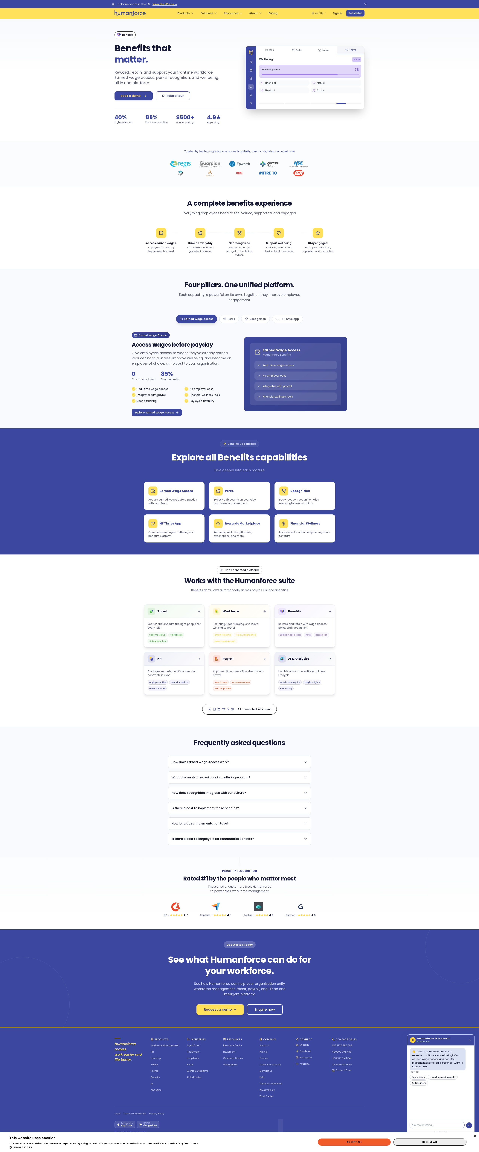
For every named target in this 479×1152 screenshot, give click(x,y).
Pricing (273, 13)
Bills (275, 89)
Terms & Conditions (134, 1113)
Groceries (310, 89)
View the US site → (164, 4)
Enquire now (265, 1009)
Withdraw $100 (310, 98)
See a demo (418, 1077)
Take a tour (175, 96)
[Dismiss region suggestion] (365, 4)
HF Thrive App (289, 319)
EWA (271, 49)
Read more (191, 1143)
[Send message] (469, 1125)
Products (183, 13)
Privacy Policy (156, 1113)
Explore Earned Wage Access (154, 412)
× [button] (474, 1136)
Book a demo (130, 96)
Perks (299, 50)
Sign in (337, 13)
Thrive (352, 50)
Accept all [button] (354, 1142)
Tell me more (419, 1082)
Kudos (325, 50)
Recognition (258, 319)
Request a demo (218, 1009)
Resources (231, 13)
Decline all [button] (429, 1142)
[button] (103, 1147)
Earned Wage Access (198, 319)
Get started (355, 13)
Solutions (207, 13)
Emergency (344, 89)
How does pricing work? (443, 1077)
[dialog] (239, 1142)
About (253, 13)
